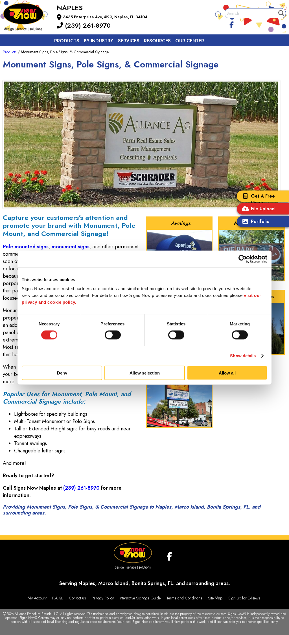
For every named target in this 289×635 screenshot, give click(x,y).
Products (66, 41)
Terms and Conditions (184, 598)
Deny (62, 372)
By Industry (98, 41)
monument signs (70, 246)
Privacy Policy (103, 598)
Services (128, 41)
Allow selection (145, 372)
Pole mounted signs (26, 246)
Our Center (189, 41)
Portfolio (260, 221)
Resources (157, 41)
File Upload (263, 208)
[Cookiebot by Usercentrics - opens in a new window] (242, 259)
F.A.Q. (57, 598)
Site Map (215, 598)
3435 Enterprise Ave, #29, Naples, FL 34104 (105, 17)
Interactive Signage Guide (140, 598)
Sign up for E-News (244, 598)
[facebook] (232, 24)
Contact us (69, 53)
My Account (37, 598)
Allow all (227, 372)
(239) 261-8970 (87, 25)
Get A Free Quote (263, 199)
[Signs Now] (27, 18)
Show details (243, 355)
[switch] (113, 335)
